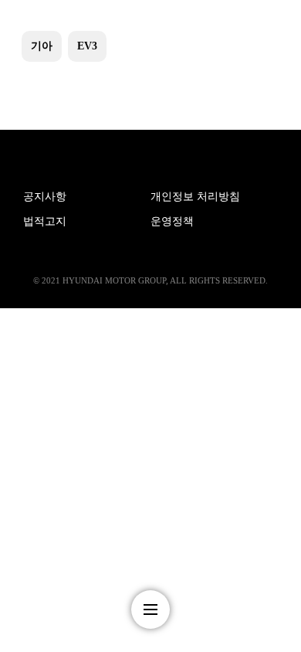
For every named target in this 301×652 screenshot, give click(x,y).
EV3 (87, 46)
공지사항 (44, 196)
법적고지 (44, 221)
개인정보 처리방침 (195, 196)
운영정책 (172, 221)
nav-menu (150, 609)
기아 (41, 46)
